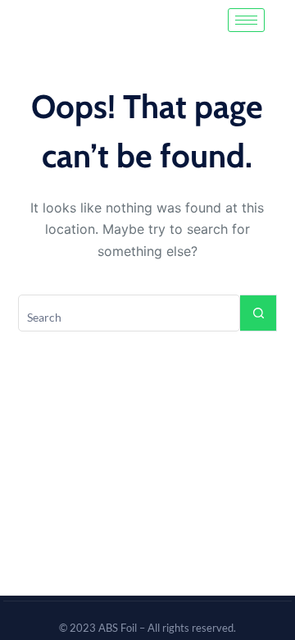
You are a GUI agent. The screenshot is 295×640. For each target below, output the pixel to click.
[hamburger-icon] (246, 20)
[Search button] (258, 313)
